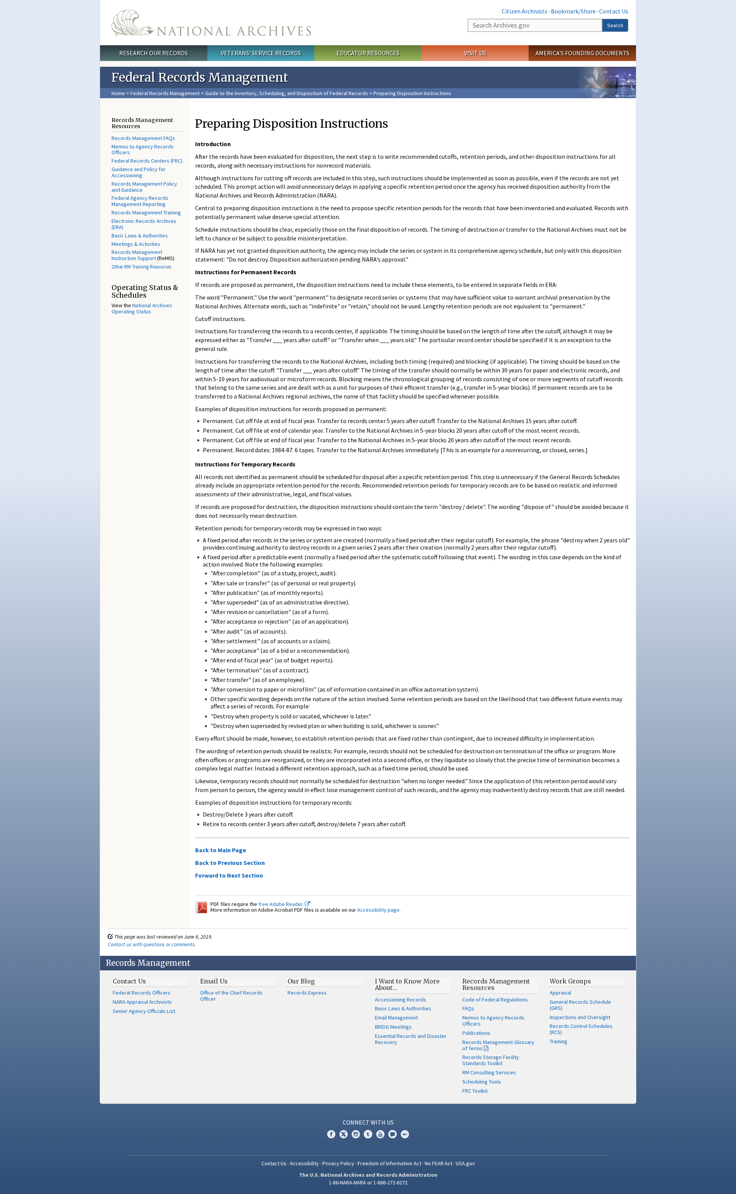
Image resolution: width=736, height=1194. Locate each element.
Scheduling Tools (481, 1081)
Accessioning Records (400, 999)
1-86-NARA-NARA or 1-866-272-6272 (368, 1182)
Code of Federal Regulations (495, 999)
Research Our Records (153, 53)
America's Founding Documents (582, 53)
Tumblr (368, 1134)
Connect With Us (368, 1122)
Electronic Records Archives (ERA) (144, 224)
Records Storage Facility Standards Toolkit (490, 1060)
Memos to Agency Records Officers (143, 149)
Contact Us (613, 11)
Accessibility (304, 1163)
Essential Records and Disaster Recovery (411, 1039)
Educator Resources (368, 53)
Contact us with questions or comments (151, 944)
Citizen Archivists (524, 11)
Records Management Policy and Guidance (144, 186)
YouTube (380, 1134)
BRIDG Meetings (393, 1026)
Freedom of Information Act (389, 1163)
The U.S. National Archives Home (211, 23)
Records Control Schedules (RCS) (581, 1029)
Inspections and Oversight (580, 1017)
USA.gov (465, 1163)
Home (118, 93)
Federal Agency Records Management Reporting (140, 201)
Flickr (404, 1134)
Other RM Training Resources (141, 267)
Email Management (396, 1017)
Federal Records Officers (142, 992)
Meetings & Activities (136, 243)
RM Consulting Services (489, 1072)
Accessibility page (378, 909)
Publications (476, 1032)
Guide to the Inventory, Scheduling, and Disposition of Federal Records (286, 93)
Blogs (392, 1134)
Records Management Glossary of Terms (498, 1045)
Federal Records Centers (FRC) (147, 160)
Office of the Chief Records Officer (231, 995)
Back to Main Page (220, 850)
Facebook (331, 1134)
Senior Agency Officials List (144, 1011)
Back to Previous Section (230, 862)
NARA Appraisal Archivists (142, 1001)
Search (615, 25)
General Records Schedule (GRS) (580, 1004)
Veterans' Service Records (261, 53)
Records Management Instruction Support (137, 255)
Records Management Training (146, 212)
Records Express (307, 992)
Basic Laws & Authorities (140, 235)
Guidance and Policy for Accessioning (139, 172)
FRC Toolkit (475, 1090)
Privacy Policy (338, 1163)
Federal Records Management (165, 93)
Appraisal (560, 992)
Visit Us (475, 53)
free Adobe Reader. (281, 904)
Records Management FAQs (143, 138)
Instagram (355, 1134)
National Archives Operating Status (142, 308)
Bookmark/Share (573, 11)
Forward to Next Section (229, 875)
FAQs (468, 1008)
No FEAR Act (438, 1163)
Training (558, 1041)
